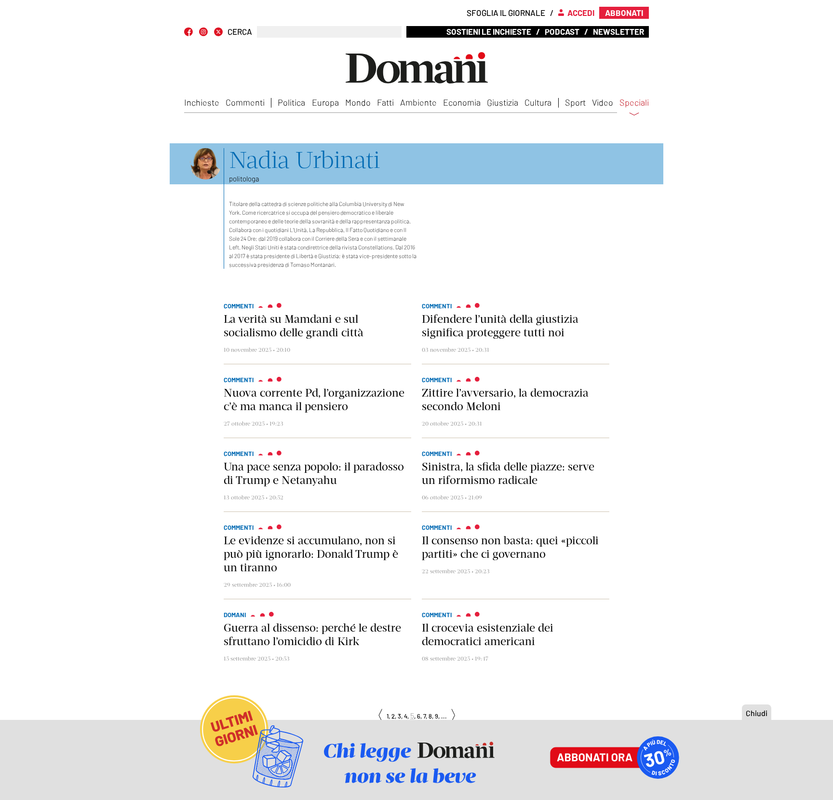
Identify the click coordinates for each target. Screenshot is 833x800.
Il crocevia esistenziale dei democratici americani (487, 634)
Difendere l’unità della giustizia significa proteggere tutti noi (500, 325)
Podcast (562, 31)
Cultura (537, 102)
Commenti (245, 102)
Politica (291, 102)
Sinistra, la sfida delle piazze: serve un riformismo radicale (508, 473)
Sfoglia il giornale (506, 12)
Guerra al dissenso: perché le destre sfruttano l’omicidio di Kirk (312, 634)
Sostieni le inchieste (488, 31)
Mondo (358, 102)
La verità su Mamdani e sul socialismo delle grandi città (293, 325)
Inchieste (201, 102)
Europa (325, 102)
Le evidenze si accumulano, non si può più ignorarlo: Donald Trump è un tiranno (311, 554)
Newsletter (618, 31)
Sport (575, 102)
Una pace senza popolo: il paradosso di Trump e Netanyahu (314, 473)
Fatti (385, 102)
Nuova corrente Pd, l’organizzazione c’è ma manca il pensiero (314, 399)
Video (602, 102)
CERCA (240, 31)
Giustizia (502, 102)
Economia (462, 102)
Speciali (634, 103)
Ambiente (418, 102)
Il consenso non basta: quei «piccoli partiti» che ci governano (510, 547)
